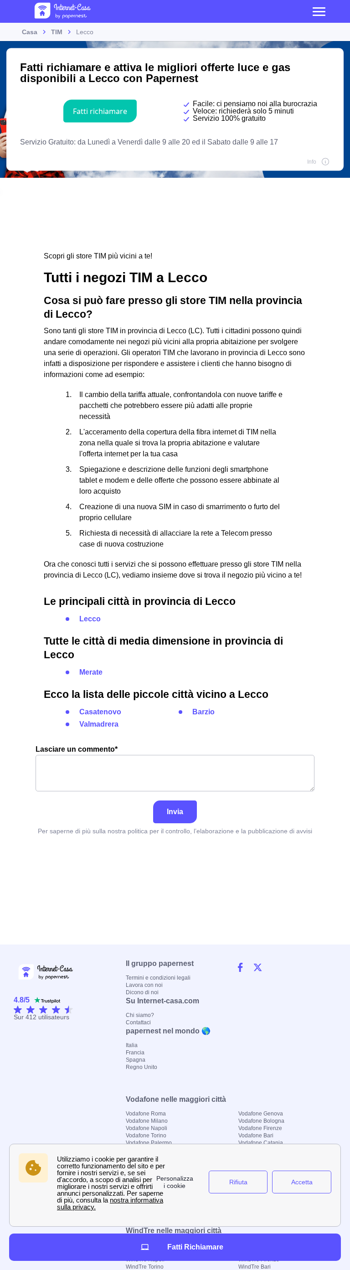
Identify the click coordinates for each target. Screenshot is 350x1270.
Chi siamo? (140, 1015)
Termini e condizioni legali (158, 978)
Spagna (135, 1060)
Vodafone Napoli (146, 1128)
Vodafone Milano (147, 1121)
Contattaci (138, 1022)
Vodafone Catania (260, 1143)
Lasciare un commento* (77, 749)
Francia (135, 1052)
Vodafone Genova (260, 1113)
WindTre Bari (254, 1267)
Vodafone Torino (146, 1135)
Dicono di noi (142, 992)
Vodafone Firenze (260, 1128)
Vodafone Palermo (149, 1143)
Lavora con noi (144, 985)
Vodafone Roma (146, 1113)
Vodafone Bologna (261, 1121)
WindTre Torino (145, 1267)
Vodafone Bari (255, 1135)
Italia (132, 1045)
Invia (175, 812)
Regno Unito (141, 1067)
